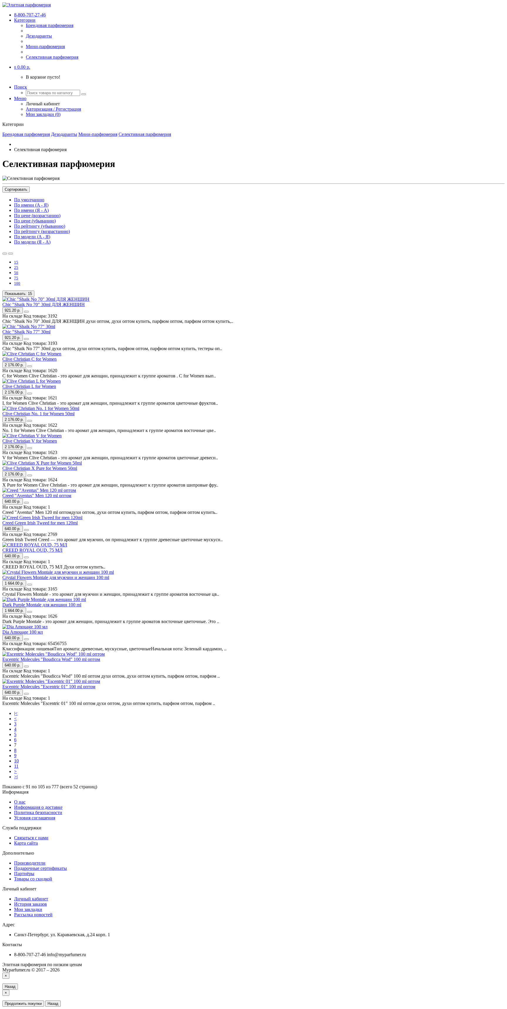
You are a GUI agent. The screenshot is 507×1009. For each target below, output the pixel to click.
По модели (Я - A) (32, 241)
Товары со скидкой (33, 878)
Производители (29, 862)
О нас (20, 801)
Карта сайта (26, 843)
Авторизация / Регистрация (53, 109)
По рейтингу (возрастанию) (42, 231)
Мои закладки (28, 909)
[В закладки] (26, 312)
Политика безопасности (38, 812)
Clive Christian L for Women (29, 386)
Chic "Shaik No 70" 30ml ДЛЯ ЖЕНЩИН (43, 304)
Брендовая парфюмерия (49, 25)
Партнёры (24, 873)
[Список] (4, 253)
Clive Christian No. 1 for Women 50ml (38, 413)
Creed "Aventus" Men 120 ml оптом (36, 495)
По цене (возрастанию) (37, 215)
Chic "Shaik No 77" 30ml (26, 331)
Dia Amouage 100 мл (22, 632)
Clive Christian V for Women (29, 440)
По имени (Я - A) (31, 210)
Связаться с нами (31, 837)
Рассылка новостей (33, 914)
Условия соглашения (34, 817)
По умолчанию (29, 199)
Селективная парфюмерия (52, 57)
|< (16, 713)
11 (16, 766)
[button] (22, 67)
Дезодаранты (39, 35)
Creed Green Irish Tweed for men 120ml (40, 522)
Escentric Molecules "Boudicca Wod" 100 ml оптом (51, 659)
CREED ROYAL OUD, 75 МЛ (32, 550)
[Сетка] (10, 253)
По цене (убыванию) (35, 220)
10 (16, 760)
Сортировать (16, 189)
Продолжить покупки (23, 1003)
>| (16, 776)
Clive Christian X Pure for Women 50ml (39, 468)
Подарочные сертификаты (40, 868)
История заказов (30, 904)
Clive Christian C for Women (29, 359)
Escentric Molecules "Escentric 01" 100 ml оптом (48, 686)
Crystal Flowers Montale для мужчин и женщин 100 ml (55, 577)
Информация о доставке (38, 807)
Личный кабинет (31, 898)
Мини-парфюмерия (45, 46)
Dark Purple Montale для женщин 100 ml (41, 604)
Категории (25, 20)
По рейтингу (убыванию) (39, 226)
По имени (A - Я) (31, 205)
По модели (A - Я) (32, 236)
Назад (10, 986)
